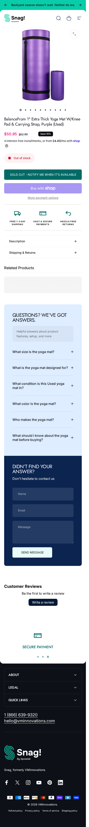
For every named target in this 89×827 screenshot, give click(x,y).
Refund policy (15, 810)
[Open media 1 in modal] (74, 34)
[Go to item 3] (30, 109)
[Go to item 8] (55, 109)
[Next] (80, 5)
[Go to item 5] (40, 109)
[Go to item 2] (25, 109)
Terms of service (50, 810)
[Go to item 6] (45, 109)
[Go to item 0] (20, 109)
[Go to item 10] (65, 109)
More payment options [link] (43, 197)
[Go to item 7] (50, 109)
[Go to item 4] (35, 109)
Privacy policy (32, 810)
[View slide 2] (43, 656)
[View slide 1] (38, 656)
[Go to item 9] (60, 109)
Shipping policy (69, 810)
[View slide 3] (48, 656)
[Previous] (5, 5)
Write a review (43, 602)
